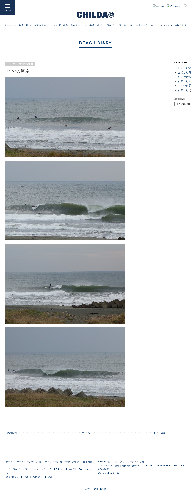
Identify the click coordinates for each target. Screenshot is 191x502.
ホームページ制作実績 (29, 461)
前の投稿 (159, 432)
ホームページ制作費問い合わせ (62, 461)
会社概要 (88, 461)
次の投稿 (12, 432)
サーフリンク (38, 469)
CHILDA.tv (56, 469)
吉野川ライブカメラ (16, 469)
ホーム (86, 432)
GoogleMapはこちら (110, 473)
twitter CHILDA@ (43, 477)
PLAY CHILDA (74, 469)
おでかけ (183, 90)
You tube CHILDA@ (17, 477)
